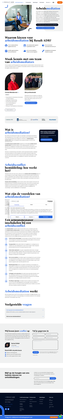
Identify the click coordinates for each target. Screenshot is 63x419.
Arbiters (31, 403)
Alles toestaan (45, 216)
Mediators (31, 399)
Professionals (28, 2)
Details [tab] (31, 204)
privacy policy (50, 381)
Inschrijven (53, 378)
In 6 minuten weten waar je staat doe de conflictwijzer (47, 24)
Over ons (47, 2)
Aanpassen (31, 216)
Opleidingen (35, 2)
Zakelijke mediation (21, 404)
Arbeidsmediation (22, 401)
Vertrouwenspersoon (22, 399)
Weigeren (17, 216)
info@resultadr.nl (8, 406)
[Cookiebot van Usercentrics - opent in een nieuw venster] (48, 201)
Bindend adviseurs (31, 406)
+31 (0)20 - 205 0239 (15, 346)
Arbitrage (21, 406)
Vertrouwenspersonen (32, 401)
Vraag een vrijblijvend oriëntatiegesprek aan (45, 27)
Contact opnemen (9, 109)
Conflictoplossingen (19, 2)
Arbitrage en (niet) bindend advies (22, 409)
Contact (59, 2)
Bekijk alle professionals (30, 102)
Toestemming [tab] (16, 204)
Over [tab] (46, 204)
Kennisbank (42, 2)
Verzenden (36, 352)
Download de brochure (46, 139)
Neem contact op (54, 417)
